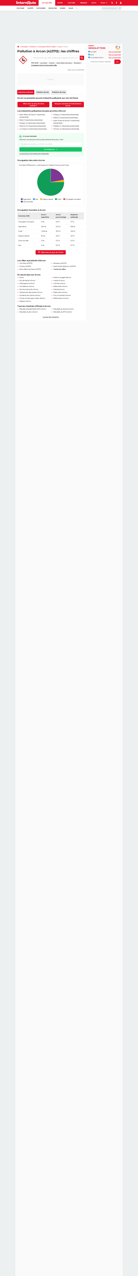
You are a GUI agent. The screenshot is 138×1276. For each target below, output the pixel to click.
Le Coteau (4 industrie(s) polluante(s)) (33, 129)
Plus (103, 3)
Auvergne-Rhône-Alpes (47, 47)
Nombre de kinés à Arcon (28, 289)
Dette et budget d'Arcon (62, 277)
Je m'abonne (49, 149)
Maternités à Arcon (60, 292)
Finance (83, 3)
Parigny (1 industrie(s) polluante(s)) (65, 115)
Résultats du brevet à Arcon (63, 309)
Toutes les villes (59, 269)
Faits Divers (40, 8)
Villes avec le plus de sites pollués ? (33, 105)
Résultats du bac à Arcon (28, 312)
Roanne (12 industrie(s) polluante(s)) (32, 126)
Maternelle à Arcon (60, 286)
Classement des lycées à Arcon (30, 292)
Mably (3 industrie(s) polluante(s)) (65, 118)
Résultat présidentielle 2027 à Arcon (32, 309)
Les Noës (43, 63)
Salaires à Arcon (25, 301)
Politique (20, 8)
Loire (60, 47)
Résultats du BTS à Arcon (62, 312)
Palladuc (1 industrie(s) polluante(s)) (66, 126)
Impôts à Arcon (59, 280)
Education (53, 8)
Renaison (77, 63)
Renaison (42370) (59, 263)
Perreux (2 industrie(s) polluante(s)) (66, 129)
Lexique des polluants (51, 317)
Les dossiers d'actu (96, 57)
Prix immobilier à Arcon (62, 295)
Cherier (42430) (25, 266)
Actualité (24, 47)
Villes (70, 8)
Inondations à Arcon (26, 286)
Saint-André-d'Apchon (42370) (64, 266)
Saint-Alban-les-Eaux (64, 63)
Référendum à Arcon (61, 298)
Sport (60, 3)
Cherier (51, 63)
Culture (71, 3)
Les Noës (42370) (25, 263)
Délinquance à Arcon (27, 283)
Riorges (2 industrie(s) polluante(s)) (32, 123)
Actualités (47, 3)
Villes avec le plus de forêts (52, 252)
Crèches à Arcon (59, 283)
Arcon (21, 277)
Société (30, 8)
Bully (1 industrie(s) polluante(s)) (30, 120)
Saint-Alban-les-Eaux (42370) (30, 269)
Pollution (33, 47)
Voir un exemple (115, 52)
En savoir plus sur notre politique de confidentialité (34, 154)
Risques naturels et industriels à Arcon (68, 105)
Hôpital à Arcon (59, 289)
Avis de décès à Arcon (27, 280)
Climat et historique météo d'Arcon (32, 298)
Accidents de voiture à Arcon (29, 295)
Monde (62, 8)
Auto (94, 3)
